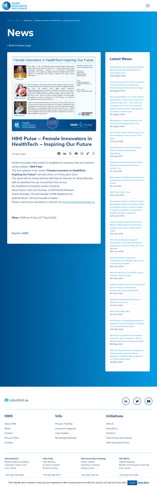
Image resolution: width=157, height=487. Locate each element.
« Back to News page (19, 45)
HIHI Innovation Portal (117, 442)
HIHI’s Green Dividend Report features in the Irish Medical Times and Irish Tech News (127, 135)
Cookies (9, 442)
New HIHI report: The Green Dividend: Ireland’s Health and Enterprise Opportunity (126, 150)
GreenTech (111, 428)
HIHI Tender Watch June (120, 192)
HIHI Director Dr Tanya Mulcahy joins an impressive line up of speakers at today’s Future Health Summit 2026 (127, 323)
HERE (25, 233)
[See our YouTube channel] (148, 401)
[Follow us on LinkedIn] (126, 401)
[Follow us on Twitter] (137, 401)
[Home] (13, 5)
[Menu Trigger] (148, 6)
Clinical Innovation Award (119, 438)
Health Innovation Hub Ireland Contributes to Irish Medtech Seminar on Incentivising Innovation (127, 261)
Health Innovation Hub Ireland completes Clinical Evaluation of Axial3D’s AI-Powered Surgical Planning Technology (127, 85)
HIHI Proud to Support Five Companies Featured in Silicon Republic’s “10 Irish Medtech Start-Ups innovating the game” (127, 338)
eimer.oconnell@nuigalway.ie (78, 202)
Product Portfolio (64, 423)
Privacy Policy (12, 438)
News (18, 20)
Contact (9, 433)
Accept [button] (132, 482)
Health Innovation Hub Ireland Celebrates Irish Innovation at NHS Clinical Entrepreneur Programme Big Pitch (127, 287)
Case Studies (62, 433)
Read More (143, 482)
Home (9, 20)
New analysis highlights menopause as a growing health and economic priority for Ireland (127, 180)
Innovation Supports (65, 428)
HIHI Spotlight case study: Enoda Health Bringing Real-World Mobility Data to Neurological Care (127, 70)
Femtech (110, 433)
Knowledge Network (66, 438)
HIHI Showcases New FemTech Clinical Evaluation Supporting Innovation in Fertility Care (126, 165)
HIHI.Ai (109, 423)
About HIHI (10, 423)
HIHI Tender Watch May (120, 311)
